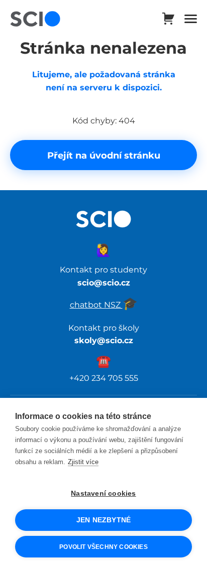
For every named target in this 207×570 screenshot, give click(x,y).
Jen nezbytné (103, 520)
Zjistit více (83, 462)
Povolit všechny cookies (103, 546)
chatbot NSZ (104, 304)
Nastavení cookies (103, 493)
